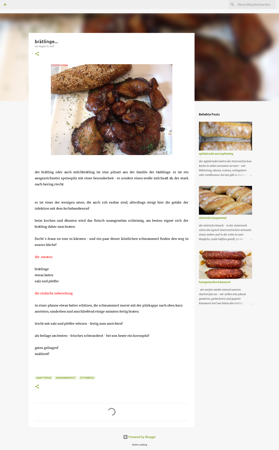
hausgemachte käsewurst (214, 282)
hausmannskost (66, 378)
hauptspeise (43, 378)
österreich (87, 378)
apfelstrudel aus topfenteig (216, 153)
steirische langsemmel (212, 217)
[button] (37, 54)
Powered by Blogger (142, 437)
